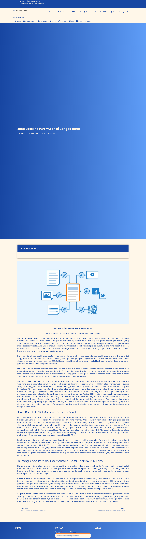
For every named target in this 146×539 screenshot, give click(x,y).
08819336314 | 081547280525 (32, 4)
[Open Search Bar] (131, 12)
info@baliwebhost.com (30, 1)
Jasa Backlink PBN (73, 333)
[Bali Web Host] (19, 18)
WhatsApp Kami (93, 333)
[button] (63, 12)
